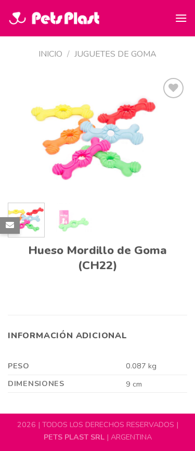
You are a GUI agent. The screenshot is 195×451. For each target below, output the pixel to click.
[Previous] (24, 135)
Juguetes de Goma (115, 54)
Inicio (50, 54)
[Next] (170, 135)
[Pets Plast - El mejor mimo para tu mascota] (53, 18)
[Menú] (181, 18)
